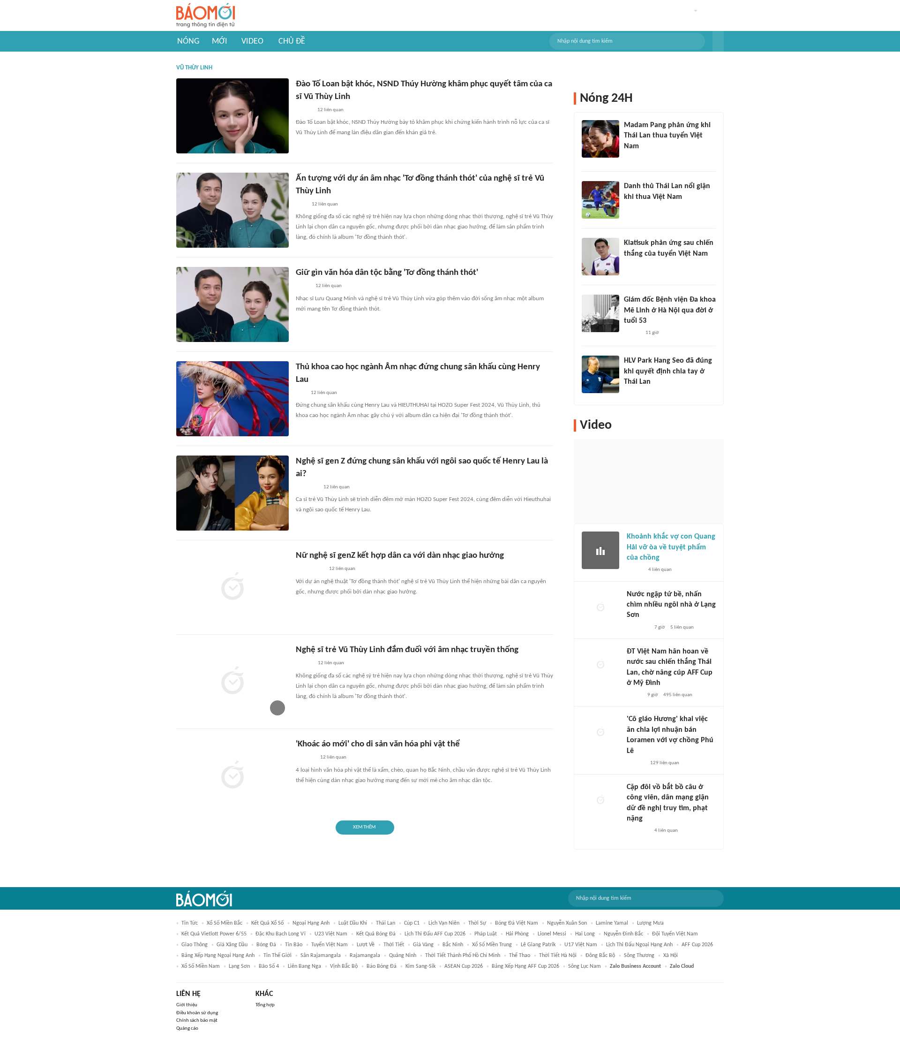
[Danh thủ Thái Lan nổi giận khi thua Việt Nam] (600, 200)
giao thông (194, 945)
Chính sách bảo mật (197, 1020)
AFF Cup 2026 (697, 945)
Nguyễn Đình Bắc (623, 934)
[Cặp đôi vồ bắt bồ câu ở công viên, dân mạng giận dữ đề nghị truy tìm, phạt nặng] (600, 801)
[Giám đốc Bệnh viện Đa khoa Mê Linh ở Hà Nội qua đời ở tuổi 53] (600, 313)
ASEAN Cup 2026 (463, 966)
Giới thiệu (186, 1005)
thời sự (477, 923)
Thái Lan (385, 923)
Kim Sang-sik (420, 966)
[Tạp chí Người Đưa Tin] (634, 695)
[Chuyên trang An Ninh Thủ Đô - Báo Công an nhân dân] (301, 204)
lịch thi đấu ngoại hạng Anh (639, 945)
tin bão (293, 945)
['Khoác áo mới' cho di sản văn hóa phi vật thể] (232, 775)
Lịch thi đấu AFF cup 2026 (435, 934)
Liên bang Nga (304, 966)
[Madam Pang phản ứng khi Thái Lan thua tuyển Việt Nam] (600, 139)
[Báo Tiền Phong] (636, 763)
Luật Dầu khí (352, 923)
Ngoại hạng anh (311, 923)
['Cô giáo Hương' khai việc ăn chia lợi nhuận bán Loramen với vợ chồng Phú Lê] (600, 733)
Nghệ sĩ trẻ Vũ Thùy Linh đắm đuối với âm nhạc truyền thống (407, 650)
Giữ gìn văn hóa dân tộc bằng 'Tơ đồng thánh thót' (387, 272)
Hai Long (585, 934)
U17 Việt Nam (580, 945)
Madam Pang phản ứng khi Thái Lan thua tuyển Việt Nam (667, 136)
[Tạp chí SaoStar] (633, 158)
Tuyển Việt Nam (329, 945)
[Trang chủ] (205, 16)
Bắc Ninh (452, 945)
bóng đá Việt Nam (516, 923)
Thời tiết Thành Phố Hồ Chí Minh (462, 955)
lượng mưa (650, 923)
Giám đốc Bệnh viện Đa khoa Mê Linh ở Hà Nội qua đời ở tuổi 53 (670, 310)
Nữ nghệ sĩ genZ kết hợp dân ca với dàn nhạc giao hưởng (400, 555)
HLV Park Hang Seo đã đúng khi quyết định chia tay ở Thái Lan (668, 371)
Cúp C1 (412, 923)
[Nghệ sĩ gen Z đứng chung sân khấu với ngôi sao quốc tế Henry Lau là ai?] (232, 493)
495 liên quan (677, 695)
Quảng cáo (187, 1028)
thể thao (519, 955)
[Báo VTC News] (307, 487)
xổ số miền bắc (224, 923)
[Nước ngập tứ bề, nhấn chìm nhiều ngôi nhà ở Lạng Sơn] (600, 608)
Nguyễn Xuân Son (567, 923)
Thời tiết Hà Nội (558, 955)
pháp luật (485, 934)
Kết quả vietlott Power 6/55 (214, 934)
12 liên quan (330, 110)
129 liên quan (664, 763)
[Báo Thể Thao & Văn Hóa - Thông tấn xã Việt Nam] (303, 286)
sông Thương (639, 955)
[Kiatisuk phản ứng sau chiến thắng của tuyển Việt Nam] (600, 256)
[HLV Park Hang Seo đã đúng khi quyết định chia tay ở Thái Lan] (600, 374)
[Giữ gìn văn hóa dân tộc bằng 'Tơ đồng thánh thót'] (232, 304)
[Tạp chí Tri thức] (630, 209)
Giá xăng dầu (232, 945)
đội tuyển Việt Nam (675, 934)
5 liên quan (682, 627)
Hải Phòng (517, 934)
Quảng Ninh (402, 955)
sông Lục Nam (584, 966)
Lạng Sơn (239, 966)
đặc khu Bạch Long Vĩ (280, 934)
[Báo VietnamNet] (304, 110)
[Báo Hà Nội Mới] (305, 758)
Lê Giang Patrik (538, 945)
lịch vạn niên (443, 923)
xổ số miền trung (492, 945)
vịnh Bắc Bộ (344, 966)
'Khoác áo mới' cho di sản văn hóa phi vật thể (378, 744)
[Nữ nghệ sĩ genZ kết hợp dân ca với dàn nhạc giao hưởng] (232, 587)
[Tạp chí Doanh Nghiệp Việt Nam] (304, 664)
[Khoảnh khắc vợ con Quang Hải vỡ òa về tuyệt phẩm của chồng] (600, 550)
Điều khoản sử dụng (197, 1013)
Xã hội (670, 955)
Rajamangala (365, 955)
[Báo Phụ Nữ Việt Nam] (309, 569)
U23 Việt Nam (331, 934)
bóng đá (266, 945)
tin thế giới (277, 955)
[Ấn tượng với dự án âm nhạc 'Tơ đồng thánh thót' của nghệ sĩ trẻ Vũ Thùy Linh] (232, 210)
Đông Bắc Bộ (600, 955)
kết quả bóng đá (376, 934)
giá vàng (423, 945)
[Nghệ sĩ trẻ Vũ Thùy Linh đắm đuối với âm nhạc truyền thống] (232, 681)
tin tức (189, 923)
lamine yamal (612, 923)
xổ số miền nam (200, 966)
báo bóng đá (382, 966)
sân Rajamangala (320, 955)
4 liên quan (660, 569)
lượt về (366, 945)
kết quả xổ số (267, 923)
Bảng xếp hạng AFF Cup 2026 (525, 966)
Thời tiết (393, 945)
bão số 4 (269, 966)
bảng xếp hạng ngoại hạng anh (218, 955)
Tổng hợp (265, 1005)
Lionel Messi (552, 934)
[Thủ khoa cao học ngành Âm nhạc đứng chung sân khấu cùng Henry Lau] (232, 398)
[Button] (718, 41)
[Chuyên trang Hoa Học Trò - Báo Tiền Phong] (300, 393)
